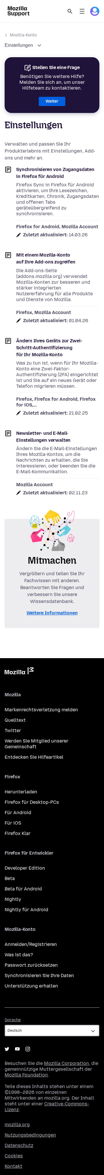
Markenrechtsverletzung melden (41, 709)
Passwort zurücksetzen (31, 965)
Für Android (18, 812)
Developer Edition (25, 868)
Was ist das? (19, 954)
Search (70, 11)
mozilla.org (17, 1124)
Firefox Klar (18, 833)
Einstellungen (19, 45)
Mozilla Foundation (26, 1075)
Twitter (13, 730)
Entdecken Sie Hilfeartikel (34, 757)
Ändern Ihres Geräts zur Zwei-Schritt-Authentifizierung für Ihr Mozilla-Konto (49, 347)
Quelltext (15, 720)
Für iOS (13, 823)
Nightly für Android (26, 909)
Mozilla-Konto (23, 35)
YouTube (17, 1049)
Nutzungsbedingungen (30, 1135)
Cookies (14, 1156)
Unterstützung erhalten (31, 986)
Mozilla (19, 672)
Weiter (52, 101)
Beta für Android (23, 889)
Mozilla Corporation (66, 1063)
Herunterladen (21, 792)
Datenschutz (19, 1145)
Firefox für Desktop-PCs (32, 802)
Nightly (13, 899)
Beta (10, 878)
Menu (82, 11)
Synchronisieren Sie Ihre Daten (39, 975)
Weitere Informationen (52, 613)
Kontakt (13, 1166)
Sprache (13, 1020)
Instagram (27, 1049)
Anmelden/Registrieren (31, 944)
